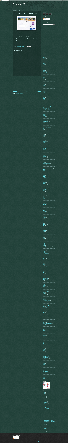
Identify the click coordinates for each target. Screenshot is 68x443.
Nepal (43, 257)
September (46, 403)
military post (44, 243)
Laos (43, 218)
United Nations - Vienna (46, 358)
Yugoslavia (44, 376)
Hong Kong (44, 189)
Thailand (21, 47)
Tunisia (44, 348)
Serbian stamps (45, 307)
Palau (43, 274)
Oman (43, 272)
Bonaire (44, 99)
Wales (43, 370)
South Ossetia (45, 321)
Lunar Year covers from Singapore (48, 420)
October (45, 402)
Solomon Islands (45, 314)
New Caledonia (45, 260)
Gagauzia (44, 169)
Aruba (43, 78)
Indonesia (44, 195)
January (45, 428)
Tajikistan (44, 338)
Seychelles (44, 308)
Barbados (44, 90)
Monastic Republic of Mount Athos (47, 246)
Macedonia (44, 230)
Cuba (43, 136)
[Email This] (27, 46)
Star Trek (44, 330)
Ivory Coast (44, 203)
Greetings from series (46, 178)
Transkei (44, 344)
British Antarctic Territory (46, 108)
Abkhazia (44, 57)
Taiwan (44, 337)
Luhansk (44, 226)
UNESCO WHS (45, 352)
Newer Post (15, 91)
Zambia (44, 377)
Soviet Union (44, 324)
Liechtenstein (44, 224)
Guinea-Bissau (45, 184)
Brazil (43, 107)
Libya (43, 223)
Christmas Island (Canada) (46, 127)
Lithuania (44, 225)
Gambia (44, 170)
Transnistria (44, 345)
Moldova (44, 244)
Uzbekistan (44, 362)
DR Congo (44, 147)
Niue (43, 265)
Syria (43, 336)
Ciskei (43, 128)
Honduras (44, 188)
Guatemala (44, 182)
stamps (19, 47)
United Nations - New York (46, 357)
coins (43, 129)
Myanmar (44, 252)
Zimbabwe (44, 378)
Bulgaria (44, 113)
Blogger (38, 441)
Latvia (43, 219)
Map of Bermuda (46, 408)
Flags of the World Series (46, 163)
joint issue (44, 209)
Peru (43, 280)
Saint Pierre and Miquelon (46, 300)
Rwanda (44, 293)
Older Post (39, 91)
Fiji (43, 161)
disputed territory (45, 141)
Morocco (44, 251)
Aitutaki (44, 59)
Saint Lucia (44, 298)
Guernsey (44, 183)
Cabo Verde (44, 116)
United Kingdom (45, 355)
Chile (43, 123)
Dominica (44, 143)
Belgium (44, 92)
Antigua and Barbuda (45, 72)
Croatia (44, 135)
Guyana (44, 185)
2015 (44, 431)
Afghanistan (44, 58)
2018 (44, 397)
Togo (43, 343)
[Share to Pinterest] (30, 46)
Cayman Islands (45, 120)
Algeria (44, 64)
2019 (44, 396)
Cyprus (44, 137)
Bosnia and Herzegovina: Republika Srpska (48, 106)
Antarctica (44, 71)
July (45, 406)
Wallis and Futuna (45, 371)
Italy (43, 202)
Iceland (44, 191)
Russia (44, 292)
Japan (43, 205)
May (45, 423)
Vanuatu (44, 363)
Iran (43, 196)
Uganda (44, 350)
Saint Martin (44, 299)
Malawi (44, 232)
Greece (44, 176)
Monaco (44, 245)
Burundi (44, 115)
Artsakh (44, 77)
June (45, 407)
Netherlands (44, 258)
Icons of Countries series (46, 192)
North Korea (44, 267)
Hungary (44, 190)
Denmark (44, 140)
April (45, 424)
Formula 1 (44, 164)
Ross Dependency (45, 291)
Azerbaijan (44, 83)
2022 (44, 392)
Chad (43, 122)
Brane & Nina (20, 4)
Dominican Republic (45, 144)
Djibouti (44, 142)
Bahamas (44, 85)
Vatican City (44, 364)
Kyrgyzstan (44, 217)
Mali (43, 236)
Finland (44, 162)
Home (27, 91)
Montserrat (44, 250)
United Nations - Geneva (46, 356)
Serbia (44, 306)
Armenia (44, 76)
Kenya (44, 212)
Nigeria (44, 264)
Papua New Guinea (45, 278)
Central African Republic (46, 121)
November (45, 401)
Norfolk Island (44, 266)
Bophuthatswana (45, 100)
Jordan (44, 210)
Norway (44, 271)
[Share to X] (29, 46)
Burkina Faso (44, 114)
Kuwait (44, 216)
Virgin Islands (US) (45, 369)
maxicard (44, 239)
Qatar (43, 287)
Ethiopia (44, 155)
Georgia (44, 171)
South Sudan (44, 322)
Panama (44, 277)
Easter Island (44, 149)
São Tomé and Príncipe (46, 305)
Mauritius (44, 238)
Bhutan (44, 97)
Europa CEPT (44, 156)
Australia (44, 79)
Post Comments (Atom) (19, 93)
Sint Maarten (44, 311)
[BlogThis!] (28, 46)
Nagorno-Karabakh (45, 253)
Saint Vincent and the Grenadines (47, 301)
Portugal (44, 284)
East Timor (44, 148)
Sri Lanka (44, 328)
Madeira (44, 231)
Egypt (43, 150)
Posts (45, 18)
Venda (43, 365)
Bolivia (44, 98)
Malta (43, 237)
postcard (44, 285)
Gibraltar (44, 175)
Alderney (44, 63)
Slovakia (44, 312)
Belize (43, 93)
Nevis (43, 259)
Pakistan (44, 273)
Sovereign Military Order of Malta (47, 323)
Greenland (44, 177)
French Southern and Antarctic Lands (48, 168)
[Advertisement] (27, 83)
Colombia (44, 130)
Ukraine (44, 351)
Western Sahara (45, 372)
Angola (44, 69)
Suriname (44, 331)
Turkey (44, 349)
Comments (15, 438)
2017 (44, 398)
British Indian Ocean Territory (47, 109)
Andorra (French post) (46, 66)
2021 (44, 393)
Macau (44, 229)
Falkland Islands (45, 157)
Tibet (43, 342)
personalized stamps (45, 279)
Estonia (44, 154)
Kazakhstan (44, 211)
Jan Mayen (44, 204)
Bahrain (44, 86)
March (45, 425)
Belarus (44, 91)
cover (16, 47)
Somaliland (44, 315)
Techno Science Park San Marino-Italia (49, 421)
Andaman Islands (45, 65)
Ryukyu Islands (45, 294)
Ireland (44, 198)
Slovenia (44, 313)
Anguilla (44, 70)
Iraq (43, 197)
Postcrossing (44, 286)
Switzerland (44, 335)
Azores (44, 84)
